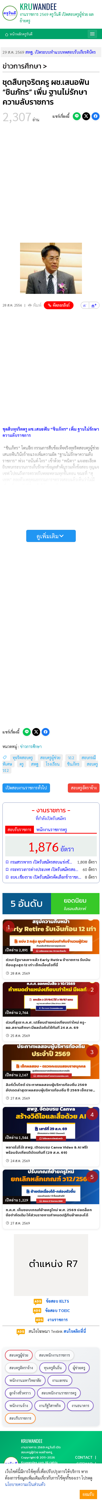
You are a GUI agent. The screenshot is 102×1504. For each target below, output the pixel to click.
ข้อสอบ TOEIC (57, 1310)
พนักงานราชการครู (51, 829)
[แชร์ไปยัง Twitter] (86, 116)
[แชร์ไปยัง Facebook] (96, 116)
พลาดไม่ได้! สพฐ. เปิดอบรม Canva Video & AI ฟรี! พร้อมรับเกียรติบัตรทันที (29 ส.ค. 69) (47, 1149)
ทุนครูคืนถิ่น (53, 1367)
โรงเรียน (53, 764)
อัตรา (51, 846)
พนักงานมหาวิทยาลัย (25, 1380)
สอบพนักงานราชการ (54, 1355)
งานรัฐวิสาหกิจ (50, 1405)
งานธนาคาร (80, 1405)
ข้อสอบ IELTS (57, 1301)
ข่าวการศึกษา (31, 746)
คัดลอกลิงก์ (61, 305)
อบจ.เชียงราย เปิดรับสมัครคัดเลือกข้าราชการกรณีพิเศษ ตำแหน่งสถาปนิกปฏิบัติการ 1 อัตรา (46, 877)
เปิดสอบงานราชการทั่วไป (26, 787)
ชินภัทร (73, 764)
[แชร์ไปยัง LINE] (77, 116)
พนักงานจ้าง (18, 1405)
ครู (22, 764)
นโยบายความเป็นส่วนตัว (25, 1484)
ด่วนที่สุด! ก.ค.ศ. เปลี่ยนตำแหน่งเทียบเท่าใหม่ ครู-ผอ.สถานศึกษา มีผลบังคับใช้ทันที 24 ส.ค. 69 (46, 1024)
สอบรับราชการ (19, 829)
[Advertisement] (51, 184)
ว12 (71, 757)
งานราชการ (57, 1319)
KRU (38, 6)
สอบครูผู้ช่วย (50, 757)
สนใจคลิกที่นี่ (75, 1331)
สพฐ (34, 764)
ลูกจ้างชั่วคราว (20, 1393)
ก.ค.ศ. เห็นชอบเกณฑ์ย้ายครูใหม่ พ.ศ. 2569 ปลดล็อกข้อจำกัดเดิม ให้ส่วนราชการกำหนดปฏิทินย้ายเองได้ (49, 1212)
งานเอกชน (60, 1380)
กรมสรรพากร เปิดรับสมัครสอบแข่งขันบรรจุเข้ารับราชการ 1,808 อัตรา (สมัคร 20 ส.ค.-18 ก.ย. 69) (42, 862)
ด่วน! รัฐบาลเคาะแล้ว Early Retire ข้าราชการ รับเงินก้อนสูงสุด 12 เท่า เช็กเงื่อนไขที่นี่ (48, 962)
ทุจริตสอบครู (23, 757)
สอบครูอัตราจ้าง (84, 787)
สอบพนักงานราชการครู (59, 1393)
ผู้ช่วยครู (79, 1367)
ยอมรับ (88, 1494)
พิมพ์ (37, 305)
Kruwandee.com (32, 1462)
